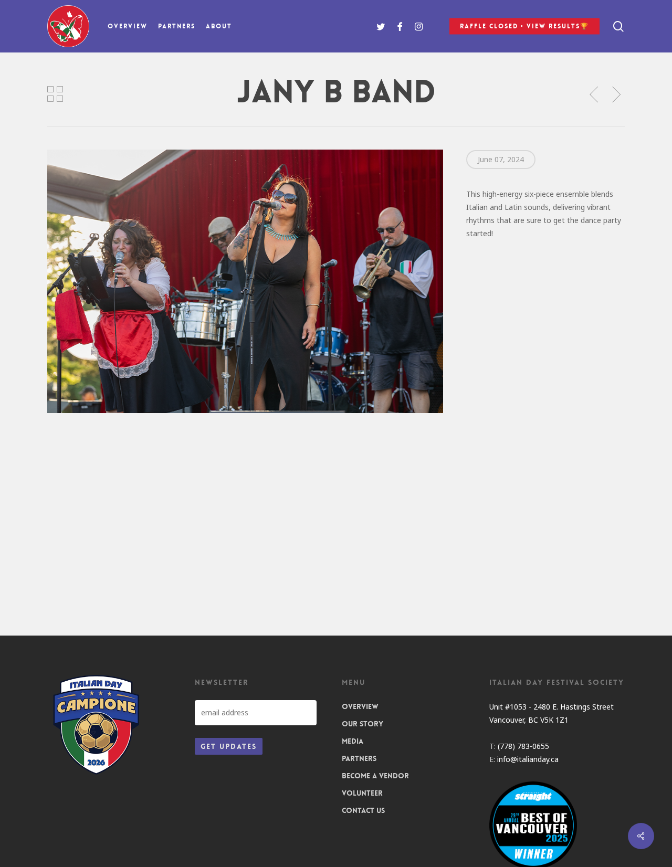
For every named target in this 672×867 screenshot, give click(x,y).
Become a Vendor (375, 775)
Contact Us (363, 810)
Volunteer (362, 793)
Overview (360, 706)
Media (352, 741)
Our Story (362, 723)
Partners (359, 758)
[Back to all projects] (55, 94)
